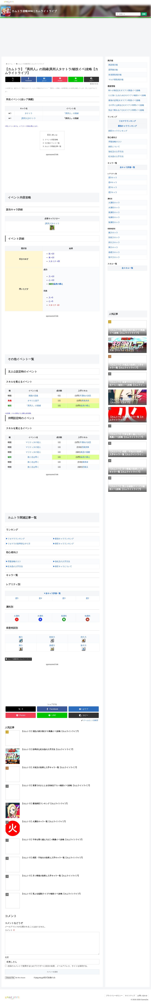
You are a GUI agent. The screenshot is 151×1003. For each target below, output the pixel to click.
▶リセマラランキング (15, 539)
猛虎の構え (58, 284)
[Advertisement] (75, 37)
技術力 (52, 637)
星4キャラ (112, 182)
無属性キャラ (114, 222)
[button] (91, 79)
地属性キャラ (114, 217)
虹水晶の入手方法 (116, 156)
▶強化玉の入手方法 (61, 561)
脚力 (21, 645)
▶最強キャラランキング (63, 539)
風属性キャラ (114, 212)
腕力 (21, 637)
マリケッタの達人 (33, 442)
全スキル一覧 (127, 268)
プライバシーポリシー (114, 996)
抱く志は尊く (33, 457)
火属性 (17, 616)
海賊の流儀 (33, 396)
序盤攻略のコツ (115, 142)
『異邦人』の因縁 (71, 113)
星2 (87, 598)
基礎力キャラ (114, 252)
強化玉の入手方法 (116, 152)
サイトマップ (130, 996)
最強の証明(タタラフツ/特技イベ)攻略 (124, 100)
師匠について (114, 147)
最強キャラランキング (127, 126)
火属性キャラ (114, 203)
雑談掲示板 (113, 65)
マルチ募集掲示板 (116, 80)
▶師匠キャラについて (62, 566)
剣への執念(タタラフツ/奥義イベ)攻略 (124, 90)
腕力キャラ (113, 233)
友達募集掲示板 (115, 75)
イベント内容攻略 (51, 140)
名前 (7, 957)
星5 (16, 598)
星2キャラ (112, 192)
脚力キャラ (113, 247)
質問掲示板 (113, 70)
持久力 (83, 637)
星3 (63, 598)
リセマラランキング (127, 121)
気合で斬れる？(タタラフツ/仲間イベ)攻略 (126, 110)
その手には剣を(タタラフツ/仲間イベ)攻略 (126, 105)
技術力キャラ (114, 237)
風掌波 (85, 462)
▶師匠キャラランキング (63, 544)
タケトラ (28, 113)
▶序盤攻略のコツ (13, 561)
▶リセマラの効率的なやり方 (18, 544)
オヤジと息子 (33, 401)
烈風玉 (85, 467)
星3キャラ (112, 187)
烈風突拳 (85, 447)
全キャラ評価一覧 (127, 167)
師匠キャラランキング (117, 131)
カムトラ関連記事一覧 (53, 146)
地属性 (87, 616)
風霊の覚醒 (85, 452)
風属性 (64, 616)
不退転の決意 (85, 396)
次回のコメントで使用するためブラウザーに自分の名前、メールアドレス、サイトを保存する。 (48, 966)
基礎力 (52, 645)
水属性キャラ (114, 208)
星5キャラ (112, 178)
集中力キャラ (114, 257)
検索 (143, 14)
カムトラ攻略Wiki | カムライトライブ (34, 11)
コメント (10, 930)
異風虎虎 (85, 401)
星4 (40, 598)
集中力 (83, 645)
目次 (49, 135)
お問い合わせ (142, 996)
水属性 (40, 616)
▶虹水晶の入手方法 (14, 566)
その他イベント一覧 (52, 143)
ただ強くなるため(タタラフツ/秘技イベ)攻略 (127, 95)
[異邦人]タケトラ (28, 118)
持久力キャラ (114, 242)
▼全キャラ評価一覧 (52, 593)
